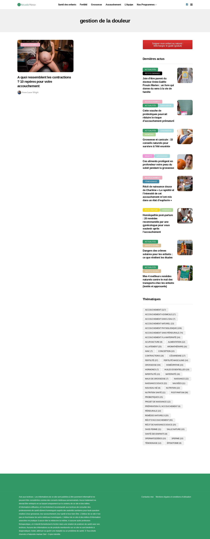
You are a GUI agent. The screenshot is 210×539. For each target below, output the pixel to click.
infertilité (152, 374)
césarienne (177, 356)
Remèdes (149, 134)
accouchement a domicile (160, 314)
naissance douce (156, 383)
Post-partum (151, 210)
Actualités (150, 69)
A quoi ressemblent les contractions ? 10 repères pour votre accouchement (44, 81)
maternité (173, 374)
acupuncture (153, 342)
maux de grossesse (156, 379)
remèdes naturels (156, 415)
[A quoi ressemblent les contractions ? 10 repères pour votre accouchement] (45, 56)
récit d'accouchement (159, 420)
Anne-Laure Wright (30, 92)
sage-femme (153, 429)
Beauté (148, 156)
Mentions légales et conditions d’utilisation (173, 497)
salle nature (175, 429)
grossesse (152, 365)
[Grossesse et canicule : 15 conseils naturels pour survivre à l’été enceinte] (185, 136)
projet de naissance (157, 402)
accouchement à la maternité (162, 337)
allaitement (153, 347)
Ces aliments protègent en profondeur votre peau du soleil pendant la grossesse (158, 164)
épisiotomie (174, 443)
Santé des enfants (67, 4)
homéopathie (174, 365)
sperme (177, 438)
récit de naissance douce (160, 425)
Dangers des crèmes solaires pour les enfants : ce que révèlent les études (157, 254)
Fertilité (83, 4)
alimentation (176, 342)
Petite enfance (152, 73)
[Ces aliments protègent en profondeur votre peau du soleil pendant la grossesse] (185, 162)
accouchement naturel (159, 324)
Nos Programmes (146, 4)
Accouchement (113, 4)
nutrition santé (155, 392)
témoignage (153, 443)
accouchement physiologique (163, 328)
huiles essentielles (176, 370)
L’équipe (129, 4)
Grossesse (96, 4)
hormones (152, 370)
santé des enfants (156, 434)
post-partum (179, 392)
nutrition (173, 388)
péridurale (153, 411)
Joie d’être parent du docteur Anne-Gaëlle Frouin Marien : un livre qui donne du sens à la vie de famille (158, 85)
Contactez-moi (147, 497)
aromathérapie (177, 347)
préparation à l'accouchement (162, 406)
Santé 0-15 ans (152, 245)
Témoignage (151, 181)
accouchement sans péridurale (164, 333)
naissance (181, 379)
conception (166, 351)
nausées (179, 383)
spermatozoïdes (155, 438)
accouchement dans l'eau (160, 319)
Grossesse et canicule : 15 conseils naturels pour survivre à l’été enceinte (158, 143)
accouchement (155, 310)
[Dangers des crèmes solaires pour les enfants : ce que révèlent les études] (185, 247)
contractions (154, 356)
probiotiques (154, 397)
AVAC (149, 351)
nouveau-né (152, 388)
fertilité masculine (176, 360)
